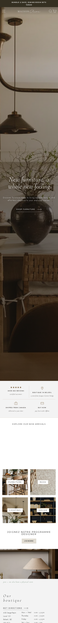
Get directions (12, 608)
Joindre (29, 541)
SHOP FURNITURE (25, 209)
